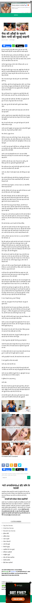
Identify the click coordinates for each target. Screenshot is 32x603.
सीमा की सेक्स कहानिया (8, 557)
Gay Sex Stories (8, 525)
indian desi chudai (12, 475)
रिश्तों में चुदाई (6, 547)
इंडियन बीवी (6, 533)
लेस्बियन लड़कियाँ (7, 552)
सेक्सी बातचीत (6, 560)
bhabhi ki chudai (12, 473)
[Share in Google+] (15, 465)
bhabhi (6, 473)
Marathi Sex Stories (9, 531)
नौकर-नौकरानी (6, 541)
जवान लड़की (6, 539)
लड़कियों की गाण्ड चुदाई (8, 549)
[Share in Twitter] (19, 465)
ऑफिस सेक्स (6, 536)
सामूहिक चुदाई (6, 554)
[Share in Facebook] (3, 465)
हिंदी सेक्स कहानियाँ (7, 562)
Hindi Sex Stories (8, 528)
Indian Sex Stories (7, 582)
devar (6, 475)
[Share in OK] (11, 465)
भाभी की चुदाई (11, 40)
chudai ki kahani (20, 473)
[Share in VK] (7, 465)
